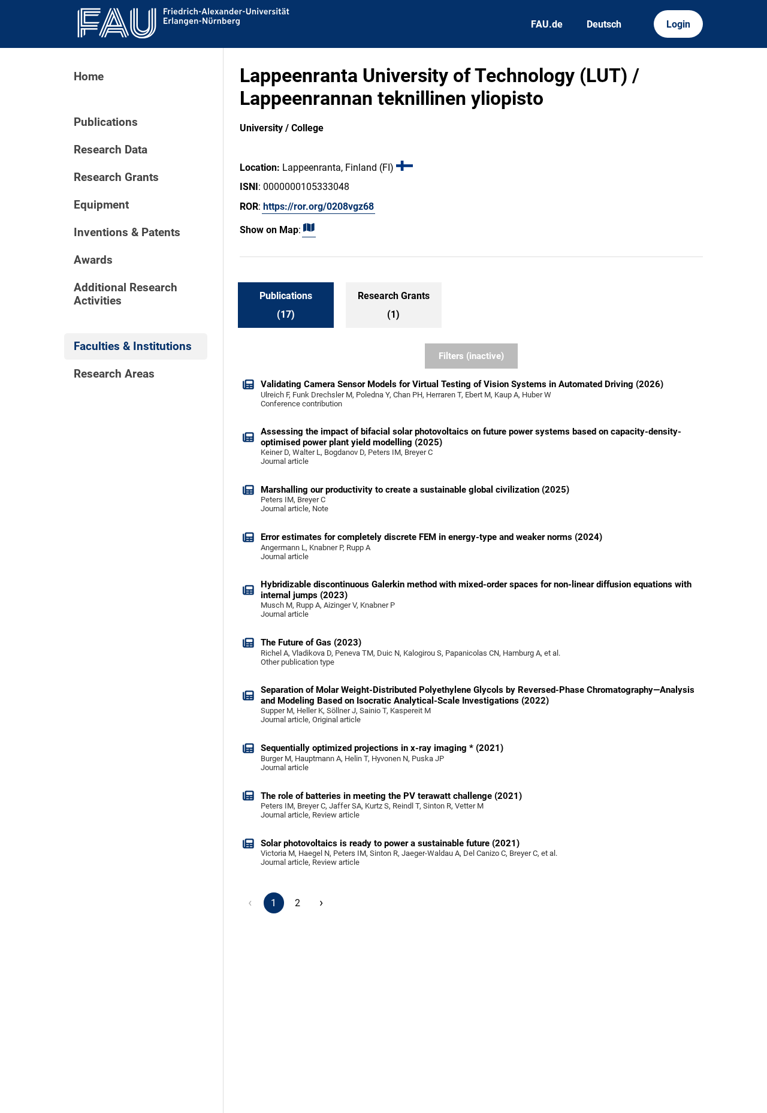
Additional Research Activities (125, 294)
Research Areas (114, 374)
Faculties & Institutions (133, 346)
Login (678, 24)
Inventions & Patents (127, 232)
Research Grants (116, 177)
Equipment (101, 205)
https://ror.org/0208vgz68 (318, 206)
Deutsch (604, 24)
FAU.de (547, 24)
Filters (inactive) (471, 356)
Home (89, 76)
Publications (106, 122)
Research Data (110, 149)
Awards (93, 260)
